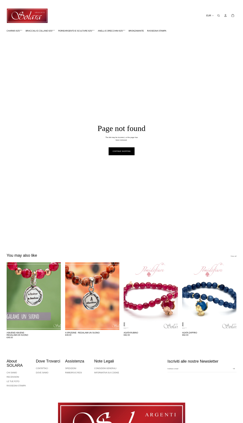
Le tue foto (13, 381)
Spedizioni (70, 368)
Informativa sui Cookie (106, 373)
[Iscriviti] (233, 368)
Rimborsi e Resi (73, 373)
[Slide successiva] (56, 296)
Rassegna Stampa (16, 386)
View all (233, 256)
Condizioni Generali (105, 368)
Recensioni (13, 377)
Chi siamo (12, 373)
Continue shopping (122, 151)
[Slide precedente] (12, 296)
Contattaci (42, 368)
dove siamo (42, 373)
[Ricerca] (218, 15)
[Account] (225, 15)
